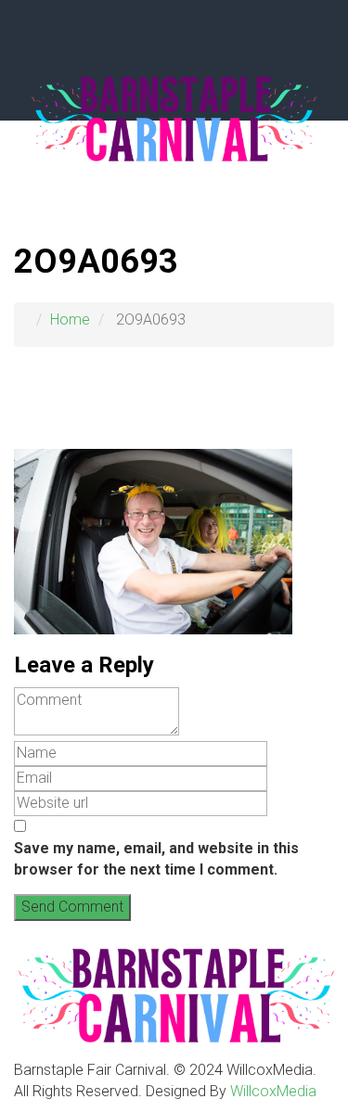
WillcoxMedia (273, 1091)
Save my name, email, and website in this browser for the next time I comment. (156, 858)
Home (70, 319)
